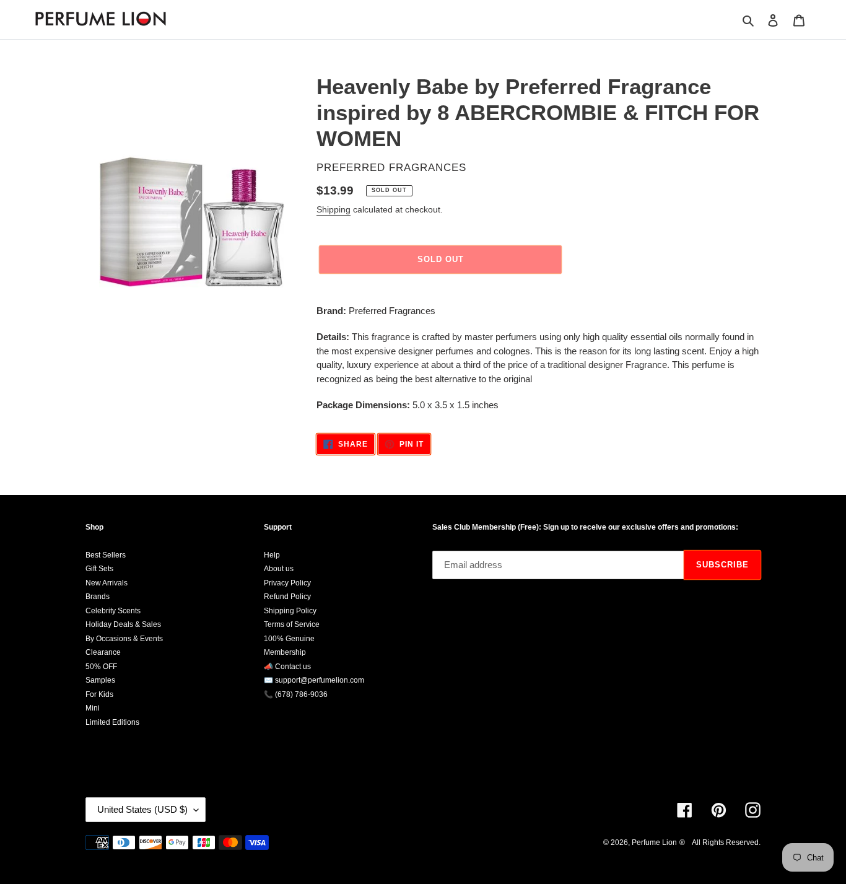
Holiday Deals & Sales (123, 624)
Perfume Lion (654, 842)
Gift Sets (99, 568)
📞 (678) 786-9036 (296, 694)
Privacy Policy (287, 583)
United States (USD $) (142, 809)
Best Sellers (105, 555)
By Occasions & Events (124, 638)
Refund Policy (287, 596)
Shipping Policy (290, 610)
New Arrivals (106, 583)
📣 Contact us (287, 666)
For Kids (99, 694)
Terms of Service (292, 624)
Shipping (333, 209)
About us (279, 568)
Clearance (103, 652)
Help (272, 555)
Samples (100, 680)
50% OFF (101, 666)
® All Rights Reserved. (720, 842)
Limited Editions (112, 722)
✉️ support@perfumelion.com (314, 680)
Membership (285, 652)
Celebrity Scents (113, 610)
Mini (92, 708)
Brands (97, 596)
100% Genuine (289, 638)
